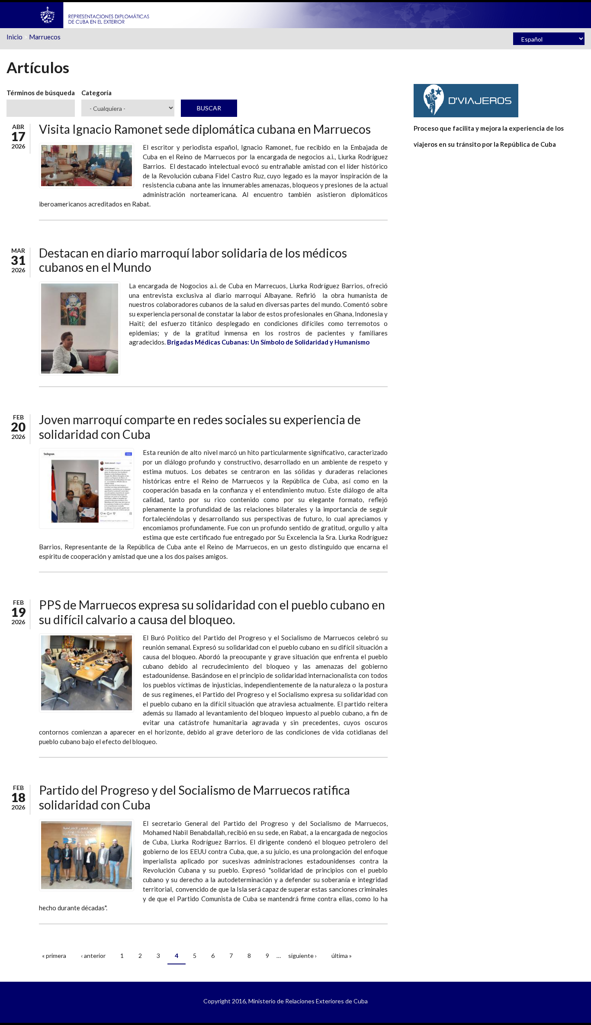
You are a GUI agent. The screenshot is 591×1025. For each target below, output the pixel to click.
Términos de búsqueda (40, 93)
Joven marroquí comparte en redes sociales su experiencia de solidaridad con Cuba (200, 427)
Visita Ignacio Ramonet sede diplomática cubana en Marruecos (205, 129)
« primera (54, 955)
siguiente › (302, 955)
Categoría (96, 93)
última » (341, 955)
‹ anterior (93, 955)
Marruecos (45, 37)
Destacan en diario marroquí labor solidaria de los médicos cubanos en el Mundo (193, 260)
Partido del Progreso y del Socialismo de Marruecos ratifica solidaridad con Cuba (194, 797)
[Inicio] (95, 14)
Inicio (14, 37)
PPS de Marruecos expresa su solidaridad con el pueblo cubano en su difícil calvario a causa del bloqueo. (212, 612)
